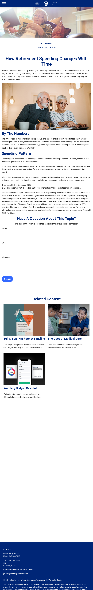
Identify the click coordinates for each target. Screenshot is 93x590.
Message (6, 257)
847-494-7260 (14, 556)
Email (4, 243)
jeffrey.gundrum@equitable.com (15, 574)
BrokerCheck (56, 580)
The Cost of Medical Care (65, 338)
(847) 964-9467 (14, 554)
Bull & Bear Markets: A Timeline (24, 338)
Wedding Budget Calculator (22, 388)
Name (4, 228)
